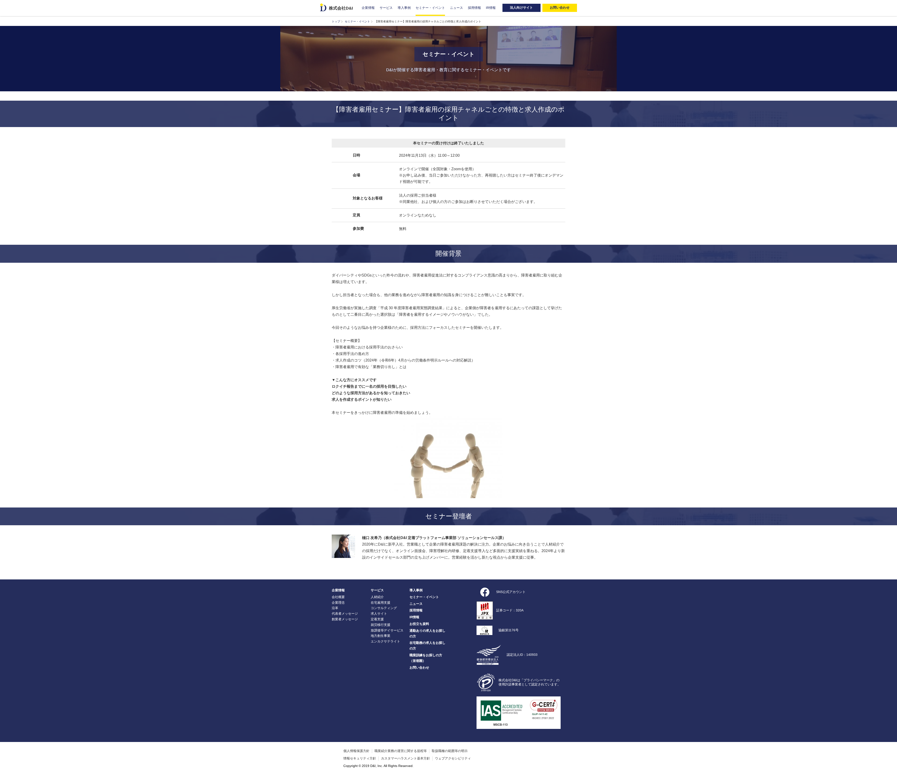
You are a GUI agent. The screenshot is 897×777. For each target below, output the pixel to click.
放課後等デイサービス (387, 630)
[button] (891, 771)
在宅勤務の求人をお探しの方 (427, 645)
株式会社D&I (341, 8)
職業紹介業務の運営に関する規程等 (400, 751)
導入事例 (404, 8)
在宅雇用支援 (380, 602)
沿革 (335, 608)
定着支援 (377, 619)
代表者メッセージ (345, 613)
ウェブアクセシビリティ (453, 758)
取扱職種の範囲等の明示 (450, 751)
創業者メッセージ (345, 619)
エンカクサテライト (385, 641)
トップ (336, 21)
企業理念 (338, 602)
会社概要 (338, 597)
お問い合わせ (419, 667)
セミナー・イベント (430, 8)
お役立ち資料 (419, 624)
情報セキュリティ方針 (359, 758)
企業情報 (368, 8)
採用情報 (474, 8)
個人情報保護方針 (356, 751)
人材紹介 (377, 597)
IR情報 (491, 8)
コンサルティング (384, 608)
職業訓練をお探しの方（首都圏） (425, 658)
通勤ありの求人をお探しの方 (427, 633)
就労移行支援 (380, 625)
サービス (386, 8)
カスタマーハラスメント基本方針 (405, 758)
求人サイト (379, 613)
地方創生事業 (380, 636)
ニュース (456, 8)
